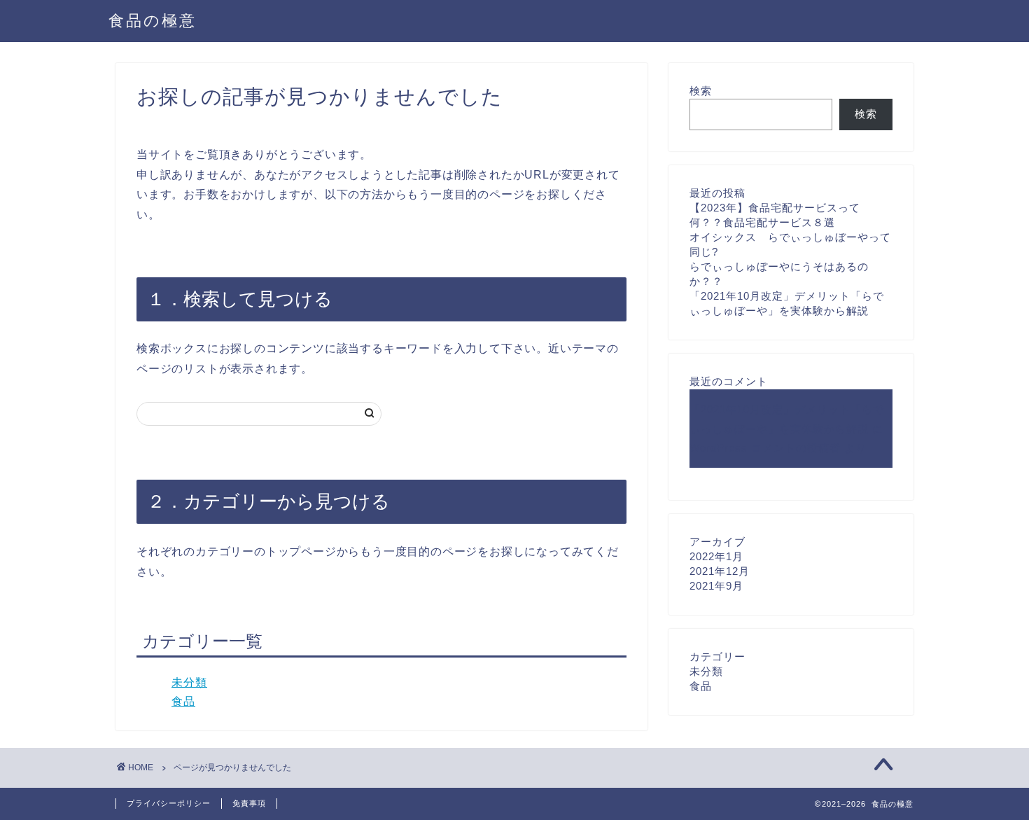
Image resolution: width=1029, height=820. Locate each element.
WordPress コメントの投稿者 (765, 448)
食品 (183, 701)
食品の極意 (152, 20)
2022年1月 (716, 556)
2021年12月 (720, 571)
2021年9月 (716, 586)
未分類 (189, 682)
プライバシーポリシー (169, 803)
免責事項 (249, 803)
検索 (701, 91)
